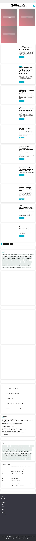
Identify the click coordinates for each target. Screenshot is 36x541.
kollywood (26, 256)
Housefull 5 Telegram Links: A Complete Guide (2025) (11, 424)
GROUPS (9, 0)
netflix (11, 260)
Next (11, 243)
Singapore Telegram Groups (16, 453)
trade (3, 267)
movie (3, 260)
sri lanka (22, 453)
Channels (23, 254)
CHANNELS (13, 0)
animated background (14, 254)
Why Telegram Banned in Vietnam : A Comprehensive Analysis (26, 208)
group (12, 256)
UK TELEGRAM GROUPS (15, 478)
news (16, 260)
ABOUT (2, 496)
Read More (21, 57)
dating (28, 254)
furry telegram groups (6, 256)
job (23, 256)
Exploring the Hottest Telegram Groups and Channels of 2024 (21, 469)
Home (2, 0)
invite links (19, 256)
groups (27, 17)
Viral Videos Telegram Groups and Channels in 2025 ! (25, 189)
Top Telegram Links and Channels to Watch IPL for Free (26, 149)
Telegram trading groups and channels (17, 485)
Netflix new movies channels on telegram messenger (20, 473)
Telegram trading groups (6, 265)
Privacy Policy (3, 498)
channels (22, 146)
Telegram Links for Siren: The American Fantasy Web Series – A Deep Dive (26, 169)
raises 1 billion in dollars (6, 453)
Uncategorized (27, 146)
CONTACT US (3, 499)
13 (8, 243)
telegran (13, 265)
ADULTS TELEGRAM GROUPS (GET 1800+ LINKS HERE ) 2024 (26, 90)
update (30, 267)
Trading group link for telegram (10, 267)
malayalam (4, 258)
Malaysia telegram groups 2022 (16, 480)
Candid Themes (27, 538)
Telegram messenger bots (26, 263)
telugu (16, 265)
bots (20, 146)
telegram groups (10, 263)
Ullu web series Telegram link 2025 (8, 426)
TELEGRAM (5, 0)
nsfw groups (21, 260)
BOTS (17, 0)
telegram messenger (18, 263)
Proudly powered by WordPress (11, 538)
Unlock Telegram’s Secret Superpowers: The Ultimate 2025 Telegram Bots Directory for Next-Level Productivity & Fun (26, 70)
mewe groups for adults (20, 258)
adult (9, 254)
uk (26, 267)
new (13, 260)
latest (30, 256)
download (31, 254)
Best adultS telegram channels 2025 (17, 471)
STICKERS (20, 0)
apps (20, 254)
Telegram (9, 17)
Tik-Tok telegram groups (22, 265)
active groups (5, 254)
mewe (20, 46)
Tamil (26, 453)
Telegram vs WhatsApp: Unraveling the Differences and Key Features (22, 482)
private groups (26, 260)
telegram (23, 46)
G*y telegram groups (14, 476)
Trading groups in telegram (21, 267)
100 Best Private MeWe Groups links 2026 (10, 419)
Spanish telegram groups (25, 226)
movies (7, 260)
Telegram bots (5, 263)
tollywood (29, 265)
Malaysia (9, 258)
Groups (15, 256)
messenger (13, 258)
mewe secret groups (28, 258)
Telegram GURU (18, 5)
